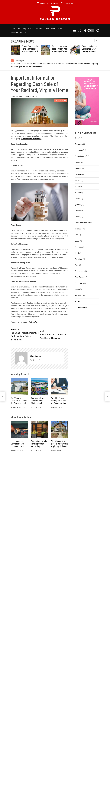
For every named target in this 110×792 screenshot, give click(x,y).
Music (59, 28)
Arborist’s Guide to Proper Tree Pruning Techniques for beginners (90, 50)
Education (79, 150)
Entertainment (80, 156)
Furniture (78, 193)
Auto (77, 138)
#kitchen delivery (69, 63)
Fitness (77, 180)
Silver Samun (37, 96)
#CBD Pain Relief (18, 63)
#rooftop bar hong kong (88, 63)
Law (76, 235)
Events (77, 162)
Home (13, 28)
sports (77, 289)
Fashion (78, 168)
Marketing (79, 247)
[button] (96, 40)
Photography (80, 271)
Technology (21, 28)
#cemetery (48, 63)
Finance (23, 33)
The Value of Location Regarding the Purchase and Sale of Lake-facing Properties (19, 403)
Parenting (78, 259)
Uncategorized (80, 307)
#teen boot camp (34, 63)
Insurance (78, 229)
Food (53, 28)
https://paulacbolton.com (37, 360)
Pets (76, 265)
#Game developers (34, 67)
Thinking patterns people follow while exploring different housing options (30, 50)
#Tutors (57, 63)
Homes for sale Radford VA (27, 322)
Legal (77, 241)
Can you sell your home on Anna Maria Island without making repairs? (38, 403)
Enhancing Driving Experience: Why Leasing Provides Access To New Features (59, 51)
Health (30, 28)
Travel (47, 28)
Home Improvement (82, 223)
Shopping (14, 33)
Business (39, 28)
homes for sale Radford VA (31, 139)
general (78, 205)
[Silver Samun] (21, 358)
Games (77, 199)
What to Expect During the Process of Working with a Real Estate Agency (59, 402)
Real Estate (79, 277)
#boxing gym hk (18, 67)
